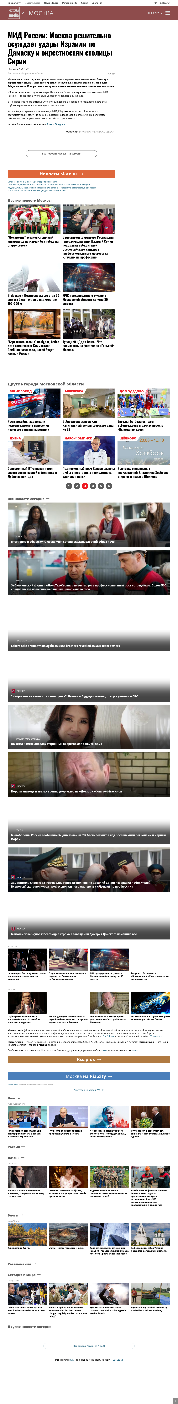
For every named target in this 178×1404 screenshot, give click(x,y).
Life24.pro (12, 1163)
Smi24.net (12, 946)
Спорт (84, 2)
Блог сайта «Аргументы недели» (25, 73)
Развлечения (19, 1264)
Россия (14, 1147)
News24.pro (13, 1221)
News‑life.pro (51, 2)
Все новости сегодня (26, 499)
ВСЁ (71, 1359)
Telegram (60, 124)
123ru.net (165, 2)
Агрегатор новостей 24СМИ (89, 1089)
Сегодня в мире (22, 1275)
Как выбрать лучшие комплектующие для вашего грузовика (37, 190)
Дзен (49, 124)
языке (104, 1050)
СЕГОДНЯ (118, 1359)
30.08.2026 (154, 13)
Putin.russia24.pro (16, 1103)
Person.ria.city (69, 2)
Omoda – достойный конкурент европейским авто (32, 181)
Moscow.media (32, 2)
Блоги (13, 1215)
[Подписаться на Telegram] (155, 3)
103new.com (155, 1036)
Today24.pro (13, 1280)
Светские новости (13, 1084)
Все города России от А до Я (89, 1345)
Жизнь (13, 1158)
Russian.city (14, 2)
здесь (135, 1050)
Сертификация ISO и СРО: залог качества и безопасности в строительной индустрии (49, 184)
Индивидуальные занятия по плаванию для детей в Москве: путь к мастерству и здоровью (52, 187)
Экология (97, 2)
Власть (14, 1098)
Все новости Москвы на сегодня (61, 153)
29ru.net (12, 989)
